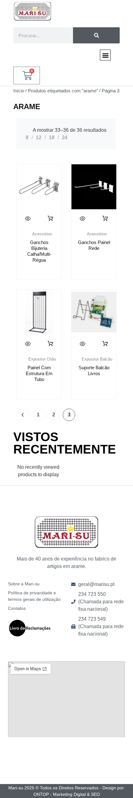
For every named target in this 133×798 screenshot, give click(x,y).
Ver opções (51, 218)
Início (18, 90)
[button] (105, 55)
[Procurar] (96, 35)
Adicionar (51, 344)
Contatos (17, 608)
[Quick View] (28, 218)
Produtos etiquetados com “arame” (63, 90)
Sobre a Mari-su (24, 583)
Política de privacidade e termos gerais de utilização (34, 596)
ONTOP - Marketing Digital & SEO (66, 794)
